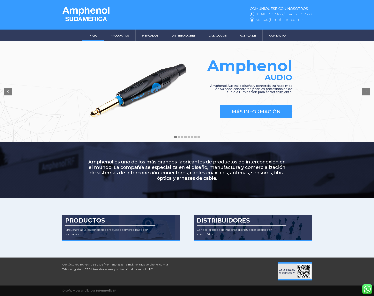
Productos (119, 35)
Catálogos (218, 35)
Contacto (277, 35)
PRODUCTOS (85, 220)
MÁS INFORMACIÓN (256, 111)
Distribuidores (183, 35)
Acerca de (248, 35)
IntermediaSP (106, 290)
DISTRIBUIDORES (223, 220)
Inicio (93, 35)
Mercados (150, 35)
